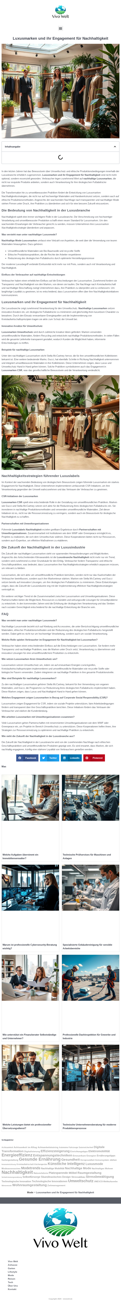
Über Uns (13, 1285)
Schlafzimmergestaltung (12, 1177)
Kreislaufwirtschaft (25, 1164)
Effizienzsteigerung (55, 1151)
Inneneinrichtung (9, 1164)
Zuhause (12, 1265)
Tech (10, 1282)
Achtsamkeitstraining (48, 1147)
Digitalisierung (32, 1151)
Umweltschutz (80, 1181)
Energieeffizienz (17, 1155)
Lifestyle (12, 1272)
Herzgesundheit (87, 1160)
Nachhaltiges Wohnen (102, 1168)
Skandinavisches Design (56, 1177)
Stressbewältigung (100, 1176)
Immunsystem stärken (106, 1160)
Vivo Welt (13, 1261)
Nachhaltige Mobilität (52, 1168)
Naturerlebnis (41, 1173)
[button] (60, 28)
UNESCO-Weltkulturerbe (106, 1181)
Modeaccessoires (11, 1168)
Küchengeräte (40, 1164)
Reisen (11, 1279)
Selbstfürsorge (31, 1176)
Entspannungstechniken (52, 1155)
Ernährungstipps (106, 1155)
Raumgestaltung (89, 1172)
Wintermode (7, 1185)
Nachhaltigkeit (17, 1172)
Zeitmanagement (56, 1185)
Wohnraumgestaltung (29, 1185)
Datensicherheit (86, 1147)
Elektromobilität (99, 1151)
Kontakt (12, 1289)
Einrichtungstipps (79, 1151)
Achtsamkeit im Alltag (25, 1147)
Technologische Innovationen (49, 1181)
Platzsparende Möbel (63, 1172)
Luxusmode (94, 1164)
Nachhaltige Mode (78, 1168)
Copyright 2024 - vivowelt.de (60, 1299)
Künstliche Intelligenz (66, 1164)
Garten (11, 1268)
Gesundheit (70, 1159)
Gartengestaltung (10, 1160)
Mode (30, 1192)
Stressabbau (78, 1177)
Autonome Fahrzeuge (68, 1147)
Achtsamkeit (7, 1147)
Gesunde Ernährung (40, 1159)
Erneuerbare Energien (84, 1155)
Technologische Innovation (16, 1181)
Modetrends (30, 1168)
